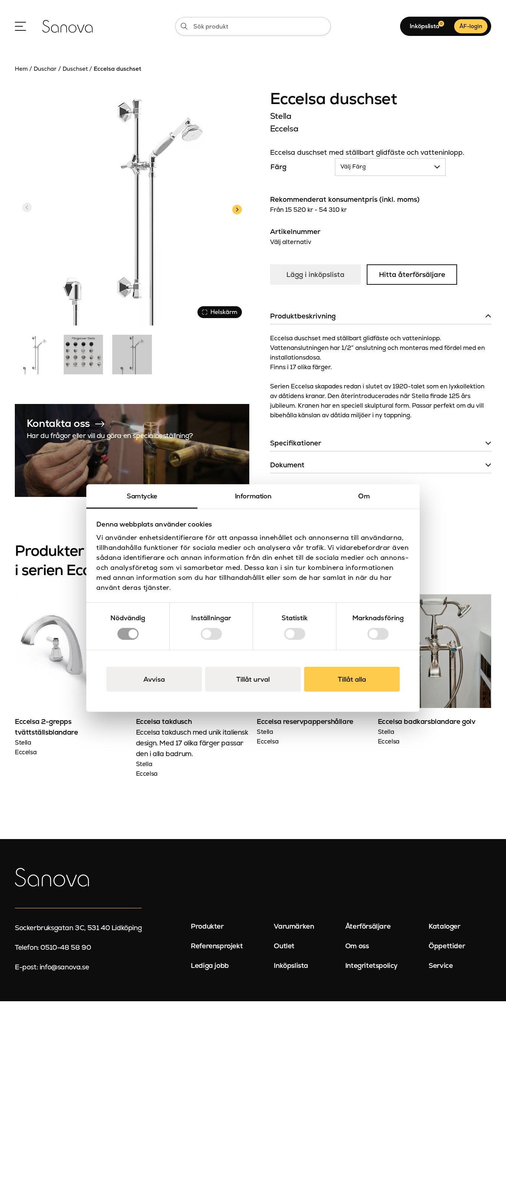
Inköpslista (291, 965)
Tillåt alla (352, 679)
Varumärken (294, 926)
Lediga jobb (210, 965)
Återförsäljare (367, 926)
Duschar (45, 69)
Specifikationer (295, 443)
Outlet (284, 946)
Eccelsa (284, 128)
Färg (278, 166)
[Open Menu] (20, 26)
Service (441, 965)
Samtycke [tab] (142, 496)
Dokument (287, 465)
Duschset (75, 69)
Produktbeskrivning (303, 316)
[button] (237, 208)
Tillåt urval (253, 679)
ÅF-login (470, 26)
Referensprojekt (217, 946)
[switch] (211, 633)
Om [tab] (364, 496)
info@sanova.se (64, 967)
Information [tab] (253, 496)
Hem (21, 69)
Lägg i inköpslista (315, 274)
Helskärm (223, 312)
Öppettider (447, 946)
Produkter (207, 926)
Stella (281, 116)
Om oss (357, 946)
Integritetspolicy (371, 965)
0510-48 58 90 (65, 947)
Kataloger (444, 926)
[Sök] (184, 26)
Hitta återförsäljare (412, 274)
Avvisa (154, 679)
